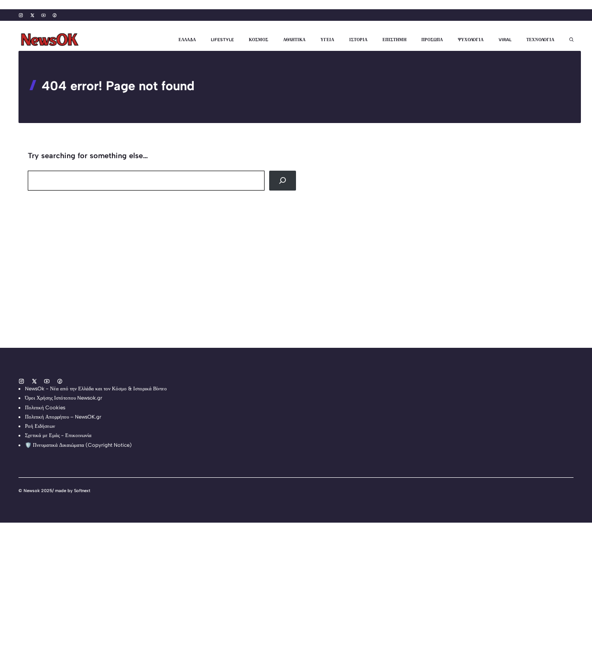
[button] (568, 40)
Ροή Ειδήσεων (40, 426)
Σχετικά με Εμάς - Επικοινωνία (58, 435)
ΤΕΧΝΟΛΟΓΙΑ (540, 39)
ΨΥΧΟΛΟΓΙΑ (471, 39)
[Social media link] (20, 15)
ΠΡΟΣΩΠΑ (432, 39)
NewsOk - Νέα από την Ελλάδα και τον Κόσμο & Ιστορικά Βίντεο (96, 388)
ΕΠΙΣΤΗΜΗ (394, 39)
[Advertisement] (277, 283)
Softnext (82, 490)
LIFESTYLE (222, 39)
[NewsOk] (50, 40)
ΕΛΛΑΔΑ (187, 39)
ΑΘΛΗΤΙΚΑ (294, 39)
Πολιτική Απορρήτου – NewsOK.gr (63, 416)
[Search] (282, 181)
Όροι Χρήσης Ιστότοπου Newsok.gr (63, 398)
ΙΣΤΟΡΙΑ (358, 39)
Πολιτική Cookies (45, 407)
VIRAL (505, 39)
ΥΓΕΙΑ (327, 39)
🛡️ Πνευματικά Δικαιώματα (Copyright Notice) (78, 445)
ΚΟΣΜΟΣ (258, 39)
